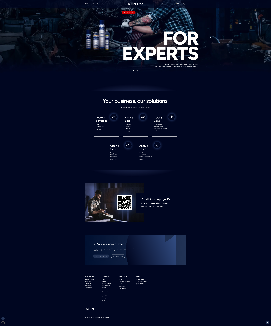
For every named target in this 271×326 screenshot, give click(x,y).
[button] (3, 323)
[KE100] (135, 159)
